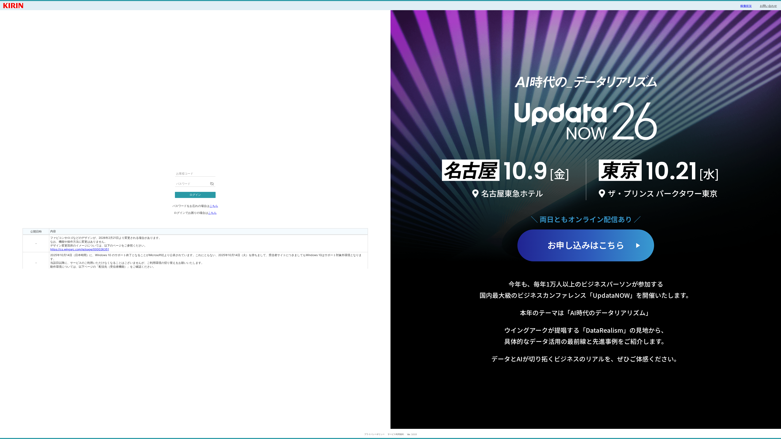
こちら (213, 206)
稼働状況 (746, 6)
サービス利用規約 (396, 434)
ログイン (195, 194)
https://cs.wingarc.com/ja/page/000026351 (79, 249)
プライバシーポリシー (374, 434)
